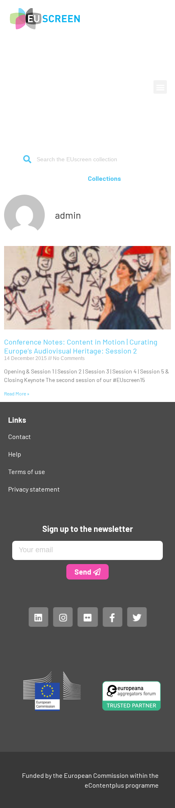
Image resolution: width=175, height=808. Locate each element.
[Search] (27, 159)
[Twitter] (137, 616)
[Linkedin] (38, 616)
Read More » (16, 393)
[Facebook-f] (112, 616)
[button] (160, 87)
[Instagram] (62, 616)
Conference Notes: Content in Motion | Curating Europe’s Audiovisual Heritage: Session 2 (81, 346)
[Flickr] (87, 616)
